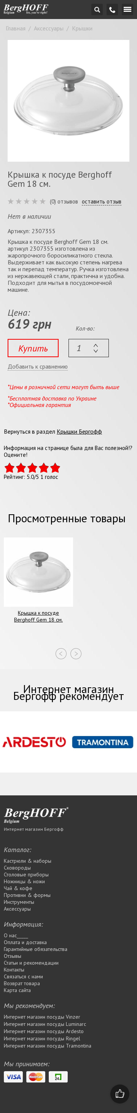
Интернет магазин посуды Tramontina (47, 1045)
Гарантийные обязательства (35, 949)
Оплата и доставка (25, 942)
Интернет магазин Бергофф (34, 829)
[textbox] (88, 348)
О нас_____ (16, 935)
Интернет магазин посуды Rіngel (42, 1038)
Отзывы (12, 955)
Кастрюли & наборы (27, 860)
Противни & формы (27, 895)
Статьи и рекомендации (31, 962)
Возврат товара (22, 983)
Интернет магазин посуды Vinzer (42, 1016)
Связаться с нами (23, 976)
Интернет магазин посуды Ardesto (44, 1031)
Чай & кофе (18, 888)
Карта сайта (17, 990)
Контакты (14, 969)
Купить (33, 348)
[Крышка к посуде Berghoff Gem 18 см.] (68, 101)
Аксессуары (17, 908)
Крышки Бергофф (79, 431)
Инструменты (19, 901)
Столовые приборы (26, 874)
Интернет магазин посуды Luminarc (45, 1024)
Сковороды (17, 867)
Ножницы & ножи (24, 881)
